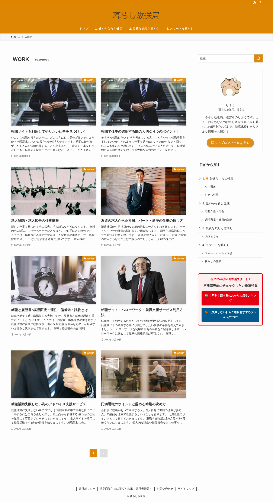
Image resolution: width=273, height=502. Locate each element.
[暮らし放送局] (136, 15)
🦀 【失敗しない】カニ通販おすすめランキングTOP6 (230, 314)
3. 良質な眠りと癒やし (217, 228)
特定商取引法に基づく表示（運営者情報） (126, 488)
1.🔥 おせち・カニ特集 (217, 178)
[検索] (260, 2)
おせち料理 (212, 194)
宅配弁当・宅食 (214, 211)
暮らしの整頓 (213, 261)
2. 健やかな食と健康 (216, 203)
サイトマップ (186, 488)
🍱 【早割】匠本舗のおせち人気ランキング (230, 298)
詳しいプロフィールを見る (230, 143)
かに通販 (210, 186)
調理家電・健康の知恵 (218, 219)
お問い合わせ (165, 488)
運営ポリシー (87, 488)
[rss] (254, 2)
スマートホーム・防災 (218, 253)
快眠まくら (212, 236)
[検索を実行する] (258, 58)
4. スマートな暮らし (216, 245)
